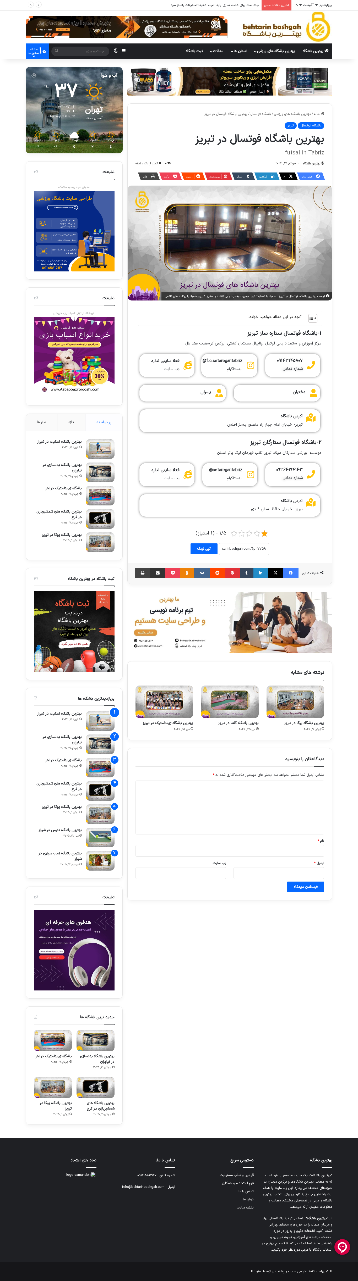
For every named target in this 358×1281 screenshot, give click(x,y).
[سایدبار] (124, 51)
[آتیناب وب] (229, 622)
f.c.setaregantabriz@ (222, 361)
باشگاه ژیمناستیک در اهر (63, 488)
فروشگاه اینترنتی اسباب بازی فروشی (74, 313)
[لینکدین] (260, 573)
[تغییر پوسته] (116, 51)
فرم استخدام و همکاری (238, 1183)
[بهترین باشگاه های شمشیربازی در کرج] (100, 519)
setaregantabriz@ (225, 470)
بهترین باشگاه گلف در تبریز (238, 723)
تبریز (291, 125)
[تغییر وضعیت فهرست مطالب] (310, 318)
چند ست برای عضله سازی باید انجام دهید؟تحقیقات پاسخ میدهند (212, 5)
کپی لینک (204, 549)
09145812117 (146, 1175)
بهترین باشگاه (313, 51)
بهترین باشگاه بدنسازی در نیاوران (62, 467)
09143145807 (290, 361)
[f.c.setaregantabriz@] (250, 365)
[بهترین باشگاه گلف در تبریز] (230, 702)
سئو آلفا (256, 1271)
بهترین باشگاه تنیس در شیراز (60, 830)
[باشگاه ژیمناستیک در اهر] (100, 495)
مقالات (218, 51)
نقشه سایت (245, 1207)
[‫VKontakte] (202, 573)
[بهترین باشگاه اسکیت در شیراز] (100, 449)
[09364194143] (311, 474)
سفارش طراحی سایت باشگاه (74, 187)
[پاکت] (172, 573)
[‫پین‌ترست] (232, 573)
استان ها (240, 51)
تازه (71, 422)
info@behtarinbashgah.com (143, 1187)
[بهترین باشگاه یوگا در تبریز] (295, 702)
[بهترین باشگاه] (286, 27)
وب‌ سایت (219, 863)
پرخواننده (103, 422)
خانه (317, 114)
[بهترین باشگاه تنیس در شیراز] (100, 837)
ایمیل (319, 863)
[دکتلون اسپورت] (229, 81)
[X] (275, 573)
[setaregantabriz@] (250, 474)
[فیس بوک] (291, 573)
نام (320, 841)
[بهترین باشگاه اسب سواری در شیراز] (100, 861)
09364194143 (289, 470)
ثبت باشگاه (194, 51)
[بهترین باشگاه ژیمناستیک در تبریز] (164, 702)
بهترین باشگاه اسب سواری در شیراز (60, 856)
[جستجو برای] (56, 51)
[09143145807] (311, 365)
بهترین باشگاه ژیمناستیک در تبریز (168, 723)
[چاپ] (142, 573)
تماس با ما (246, 1191)
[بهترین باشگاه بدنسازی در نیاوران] (100, 472)
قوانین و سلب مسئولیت (237, 1175)
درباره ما (248, 1199)
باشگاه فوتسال (260, 114)
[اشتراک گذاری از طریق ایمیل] (157, 573)
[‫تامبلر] (246, 573)
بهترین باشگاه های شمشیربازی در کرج (59, 514)
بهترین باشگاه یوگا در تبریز (304, 723)
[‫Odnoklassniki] (187, 573)
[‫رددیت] (217, 573)
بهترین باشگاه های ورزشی (276, 51)
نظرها (41, 422)
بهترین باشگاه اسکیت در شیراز (59, 441)
